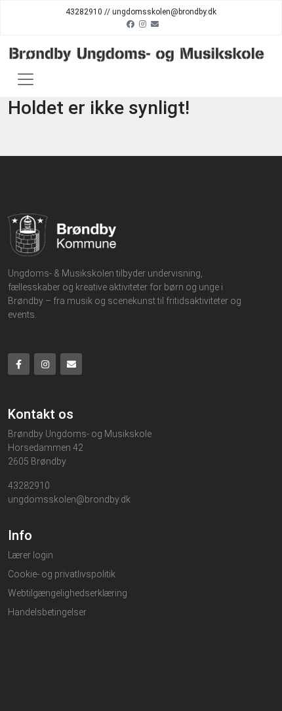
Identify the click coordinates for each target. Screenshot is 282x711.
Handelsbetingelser (47, 612)
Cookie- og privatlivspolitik (61, 574)
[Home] (137, 54)
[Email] (155, 23)
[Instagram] (142, 23)
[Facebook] (130, 23)
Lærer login (30, 555)
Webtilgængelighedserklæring (67, 593)
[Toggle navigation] (25, 79)
